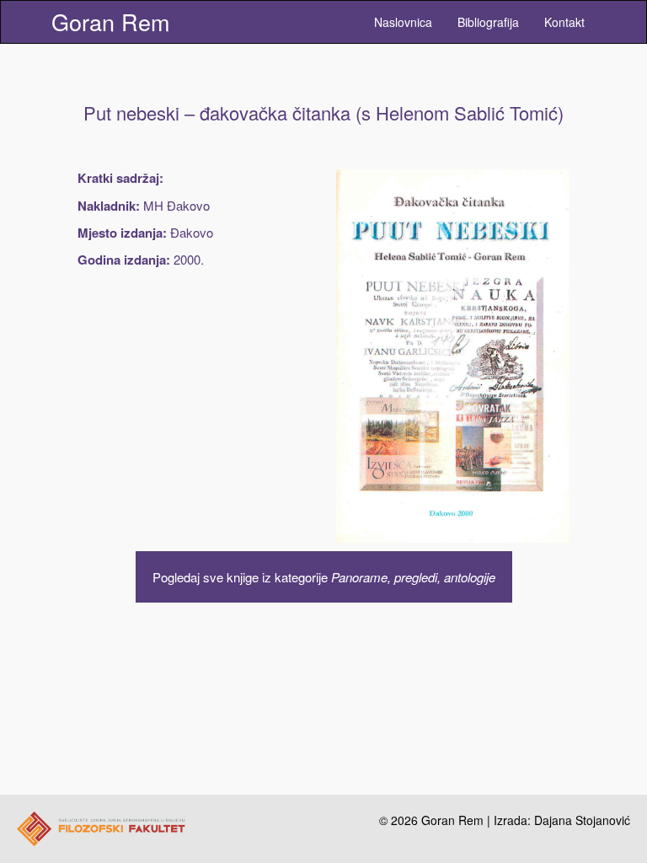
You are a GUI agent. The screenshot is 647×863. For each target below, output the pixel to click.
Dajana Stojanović (582, 820)
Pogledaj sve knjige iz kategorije (323, 577)
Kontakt (564, 21)
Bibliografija (488, 21)
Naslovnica (403, 21)
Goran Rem (110, 21)
